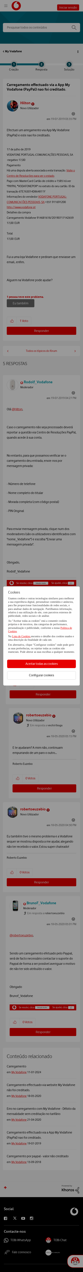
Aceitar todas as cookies (41, 664)
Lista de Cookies (21, 636)
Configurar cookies (41, 675)
